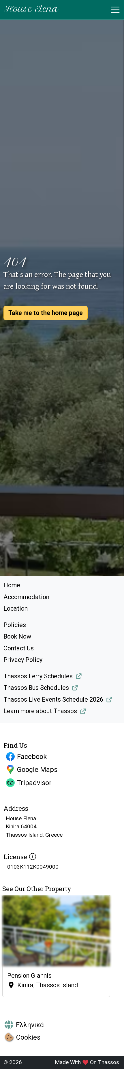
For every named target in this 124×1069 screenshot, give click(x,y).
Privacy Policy (22, 659)
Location (15, 608)
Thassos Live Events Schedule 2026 (53, 699)
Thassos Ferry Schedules (38, 676)
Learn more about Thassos (40, 711)
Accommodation (26, 597)
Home (11, 585)
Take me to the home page (45, 312)
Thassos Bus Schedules (36, 687)
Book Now (17, 636)
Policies (14, 625)
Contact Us (18, 648)
